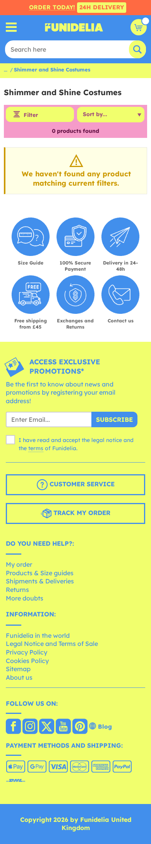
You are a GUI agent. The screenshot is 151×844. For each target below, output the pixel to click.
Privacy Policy (26, 652)
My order (19, 564)
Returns (17, 589)
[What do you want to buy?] (11, 27)
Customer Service (81, 484)
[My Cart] (138, 27)
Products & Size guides (40, 573)
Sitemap (18, 669)
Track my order (80, 513)
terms (35, 448)
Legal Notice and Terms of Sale (52, 643)
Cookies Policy (27, 661)
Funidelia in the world (38, 635)
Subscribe (114, 419)
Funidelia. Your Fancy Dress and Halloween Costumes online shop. (74, 27)
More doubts (24, 598)
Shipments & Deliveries (40, 581)
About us (19, 677)
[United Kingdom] (13, 727)
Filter (31, 114)
